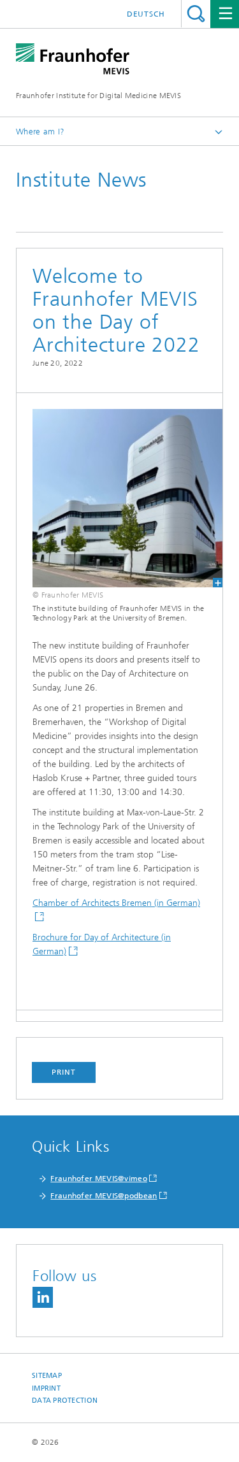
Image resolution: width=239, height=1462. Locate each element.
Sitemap (47, 1376)
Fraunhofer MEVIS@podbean (103, 1195)
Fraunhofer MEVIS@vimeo (98, 1178)
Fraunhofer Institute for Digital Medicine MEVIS (98, 95)
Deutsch (146, 14)
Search (196, 13)
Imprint (46, 1388)
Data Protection (65, 1400)
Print (64, 1072)
